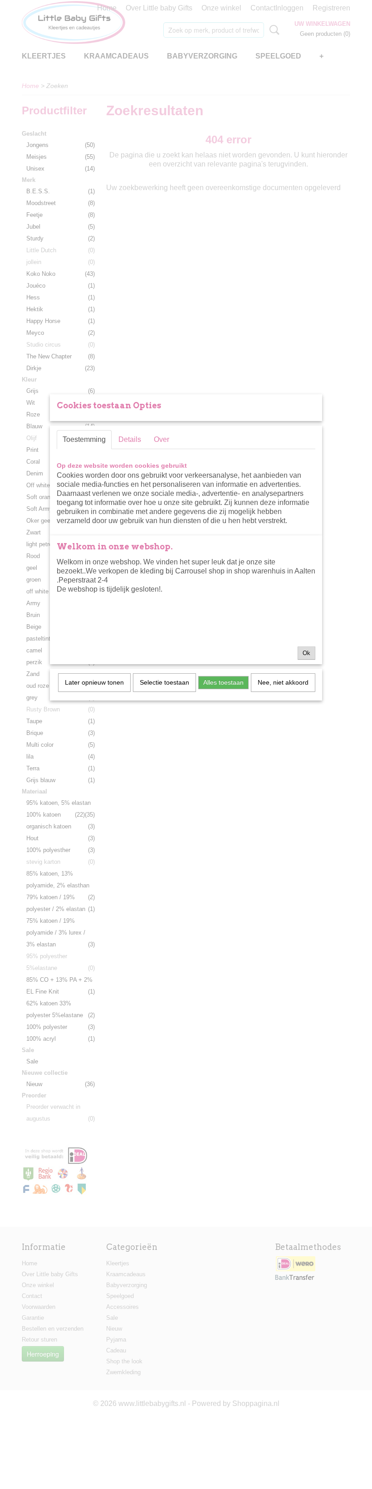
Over (161, 439)
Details (129, 439)
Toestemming (84, 439)
